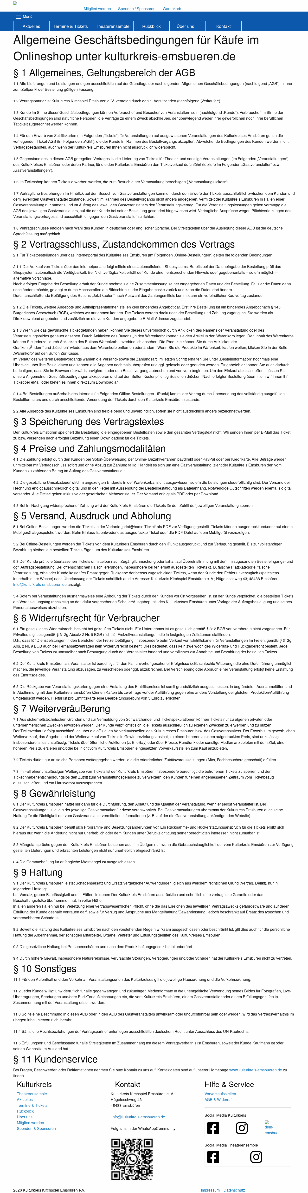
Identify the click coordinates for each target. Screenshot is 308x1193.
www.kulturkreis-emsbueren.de (255, 1070)
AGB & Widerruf (218, 1099)
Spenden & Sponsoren (36, 1128)
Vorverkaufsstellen (220, 1093)
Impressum (210, 1190)
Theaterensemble (112, 26)
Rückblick (151, 26)
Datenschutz (234, 1190)
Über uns (185, 26)
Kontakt (223, 26)
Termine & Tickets (70, 26)
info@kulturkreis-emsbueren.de (40, 584)
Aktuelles (31, 26)
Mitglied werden (30, 1122)
